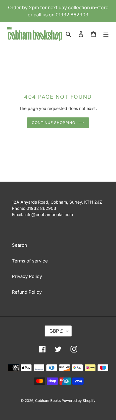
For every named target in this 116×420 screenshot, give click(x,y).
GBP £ (56, 331)
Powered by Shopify (78, 400)
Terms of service (30, 261)
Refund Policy (27, 292)
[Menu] (106, 34)
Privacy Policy (27, 276)
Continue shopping (53, 122)
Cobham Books (48, 400)
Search (19, 245)
